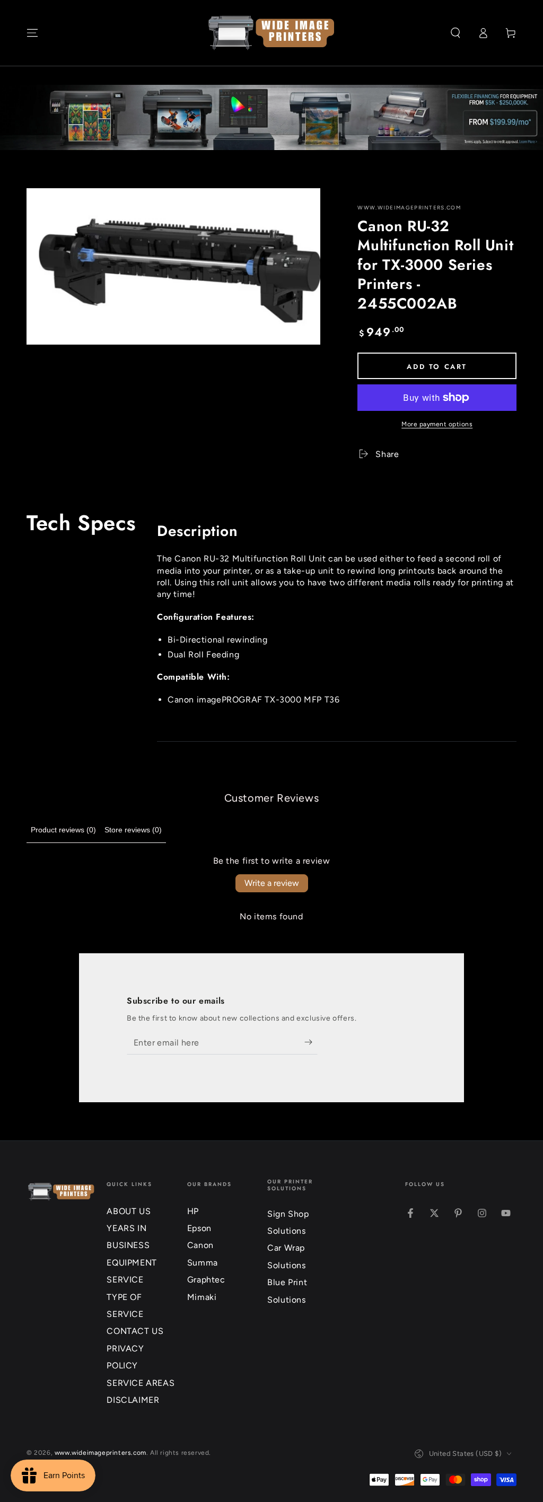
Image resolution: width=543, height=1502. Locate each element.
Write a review (271, 883)
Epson (199, 1228)
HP (193, 1211)
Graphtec (206, 1280)
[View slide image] (271, 117)
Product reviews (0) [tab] (63, 829)
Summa (202, 1263)
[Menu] (32, 33)
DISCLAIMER (133, 1400)
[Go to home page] (271, 32)
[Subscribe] (311, 1042)
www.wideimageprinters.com (409, 207)
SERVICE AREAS (140, 1383)
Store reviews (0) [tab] (133, 829)
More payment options (436, 424)
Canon (200, 1245)
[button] (455, 33)
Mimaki (202, 1297)
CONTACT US (135, 1331)
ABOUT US (129, 1211)
